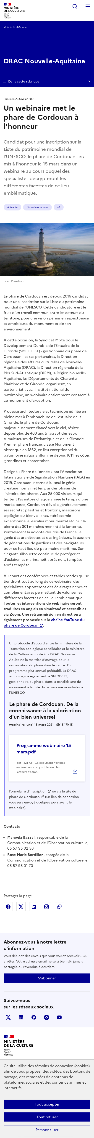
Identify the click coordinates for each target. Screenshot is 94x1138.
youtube (59, 1017)
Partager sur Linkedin (33, 906)
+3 (58, 207)
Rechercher (74, 6)
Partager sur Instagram (46, 906)
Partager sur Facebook (8, 906)
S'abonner (47, 978)
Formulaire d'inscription (28, 791)
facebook (33, 1017)
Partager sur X (21, 906)
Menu (87, 6)
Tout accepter (47, 1104)
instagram (46, 1017)
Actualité (12, 207)
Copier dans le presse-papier (59, 906)
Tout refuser (47, 1117)
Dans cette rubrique (23, 81)
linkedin (21, 1017)
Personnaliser (47, 1130)
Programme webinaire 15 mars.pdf (43, 748)
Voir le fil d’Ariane (15, 27)
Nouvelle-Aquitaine (37, 207)
